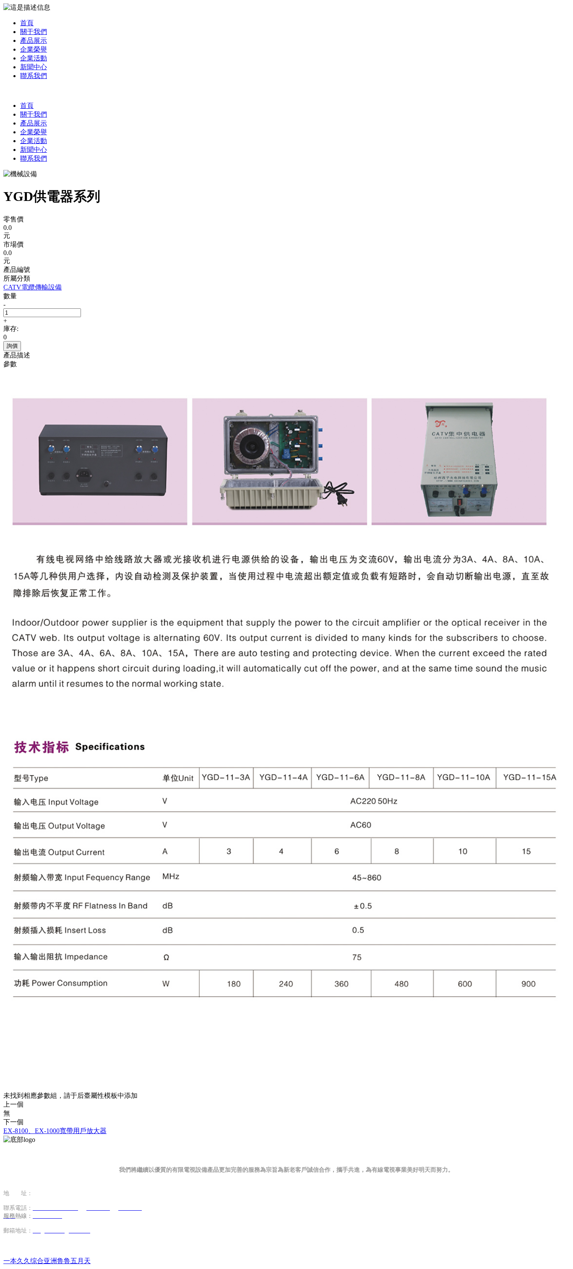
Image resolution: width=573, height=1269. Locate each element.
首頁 (27, 22)
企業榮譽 (33, 49)
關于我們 (33, 31)
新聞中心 (33, 66)
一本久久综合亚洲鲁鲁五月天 (47, 1260)
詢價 (12, 346)
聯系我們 (33, 75)
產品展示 (33, 40)
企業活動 (33, 58)
